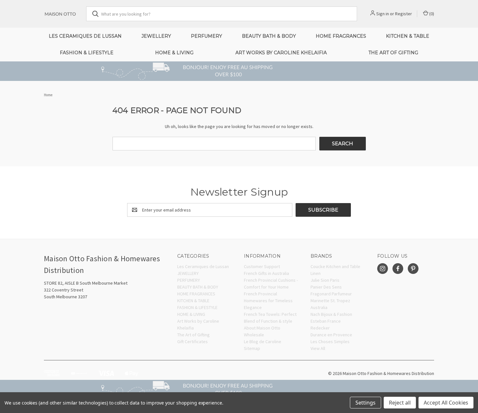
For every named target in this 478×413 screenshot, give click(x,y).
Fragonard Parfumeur (331, 294)
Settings (365, 402)
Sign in (382, 14)
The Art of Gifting (393, 53)
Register (403, 14)
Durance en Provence (331, 335)
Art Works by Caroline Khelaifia (281, 53)
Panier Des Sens (326, 287)
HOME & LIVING (174, 53)
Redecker (320, 328)
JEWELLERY (156, 36)
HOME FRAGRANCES (341, 36)
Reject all (400, 402)
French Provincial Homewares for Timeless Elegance (268, 300)
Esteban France (326, 321)
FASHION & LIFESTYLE (86, 53)
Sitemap (252, 348)
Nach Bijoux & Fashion (331, 314)
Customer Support (262, 266)
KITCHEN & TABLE (407, 36)
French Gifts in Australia (266, 273)
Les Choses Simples (330, 341)
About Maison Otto (262, 328)
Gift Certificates (192, 341)
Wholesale (254, 335)
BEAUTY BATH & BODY (269, 36)
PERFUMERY (206, 36)
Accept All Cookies (446, 402)
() (431, 14)
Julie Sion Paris (325, 280)
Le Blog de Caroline (262, 341)
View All (318, 348)
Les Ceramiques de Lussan (85, 36)
